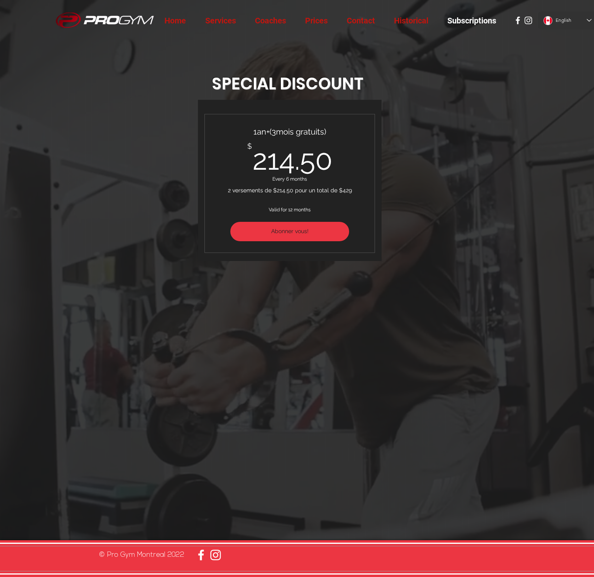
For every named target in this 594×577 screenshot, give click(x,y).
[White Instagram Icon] (528, 20)
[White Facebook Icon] (518, 20)
